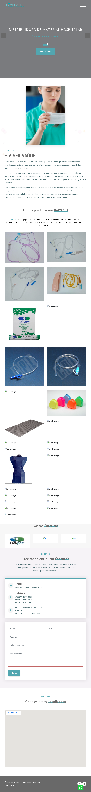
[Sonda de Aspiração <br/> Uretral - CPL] (66, 366)
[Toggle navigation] (83, 4)
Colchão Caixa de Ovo (54, 219)
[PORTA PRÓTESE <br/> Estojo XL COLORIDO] (66, 403)
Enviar (14, 673)
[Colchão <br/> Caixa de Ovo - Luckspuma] (66, 420)
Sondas (36, 219)
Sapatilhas (77, 222)
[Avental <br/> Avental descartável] (24, 448)
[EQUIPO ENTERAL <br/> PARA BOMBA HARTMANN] (24, 247)
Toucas (45, 225)
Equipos (25, 219)
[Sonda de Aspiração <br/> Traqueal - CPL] (24, 391)
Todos (14, 219)
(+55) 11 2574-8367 (23, 597)
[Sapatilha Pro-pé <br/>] (24, 501)
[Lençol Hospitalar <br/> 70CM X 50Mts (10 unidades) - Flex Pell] (66, 306)
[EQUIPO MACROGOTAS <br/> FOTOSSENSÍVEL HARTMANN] (66, 280)
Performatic (9, 785)
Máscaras (63, 222)
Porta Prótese (36, 222)
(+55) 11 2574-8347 (23, 599)
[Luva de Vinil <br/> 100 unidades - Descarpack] (24, 442)
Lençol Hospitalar (17, 222)
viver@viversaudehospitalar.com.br (30, 587)
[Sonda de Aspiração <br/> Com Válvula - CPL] (24, 366)
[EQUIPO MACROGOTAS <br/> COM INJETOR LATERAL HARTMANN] (66, 247)
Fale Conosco (45, 51)
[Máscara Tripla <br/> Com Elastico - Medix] (24, 488)
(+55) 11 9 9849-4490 (24, 602)
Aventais (50, 222)
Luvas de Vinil (74, 219)
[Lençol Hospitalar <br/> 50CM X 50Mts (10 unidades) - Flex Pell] (24, 324)
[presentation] (3, 35)
